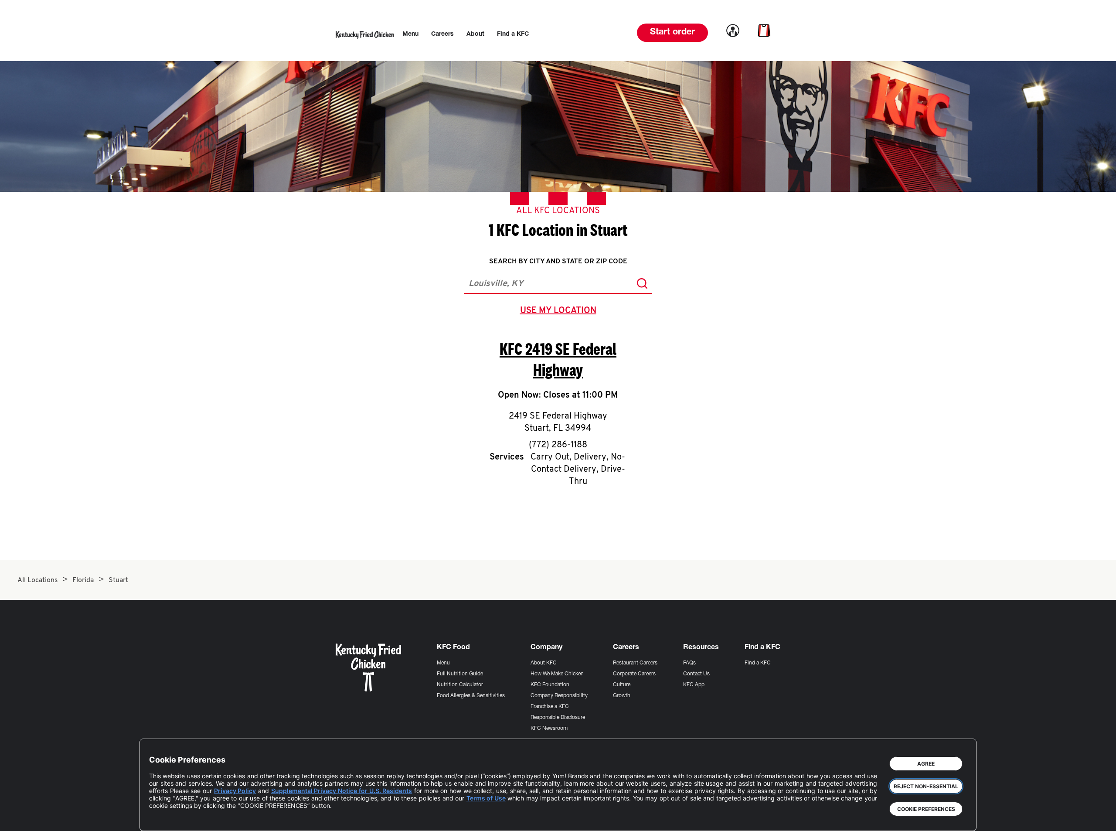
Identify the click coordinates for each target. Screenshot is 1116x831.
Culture (621, 685)
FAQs (689, 663)
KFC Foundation (550, 685)
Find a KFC (758, 663)
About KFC (544, 663)
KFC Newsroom (549, 728)
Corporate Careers (634, 674)
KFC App (693, 685)
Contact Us (696, 674)
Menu (443, 663)
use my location (560, 312)
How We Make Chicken (557, 674)
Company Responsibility (559, 695)
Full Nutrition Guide (460, 674)
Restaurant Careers (635, 663)
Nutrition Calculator (460, 685)
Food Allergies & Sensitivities (471, 695)
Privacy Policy (235, 790)
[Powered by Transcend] (163, 817)
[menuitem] (410, 34)
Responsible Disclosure (558, 717)
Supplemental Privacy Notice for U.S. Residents (341, 790)
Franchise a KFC (550, 706)
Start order (672, 32)
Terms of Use (486, 798)
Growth (621, 695)
